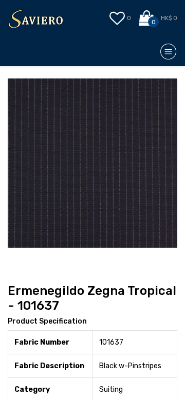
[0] (147, 18)
